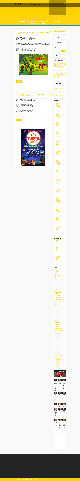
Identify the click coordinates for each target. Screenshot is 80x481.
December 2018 (58, 152)
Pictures (57, 251)
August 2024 (58, 111)
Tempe (56, 355)
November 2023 (58, 121)
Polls (56, 252)
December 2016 (58, 179)
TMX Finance (57, 357)
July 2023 (57, 125)
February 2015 (58, 200)
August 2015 (58, 193)
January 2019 (58, 151)
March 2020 (58, 136)
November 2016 (58, 180)
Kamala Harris (57, 326)
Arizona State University (59, 275)
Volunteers (57, 264)
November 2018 (58, 153)
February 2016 (58, 187)
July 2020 (57, 133)
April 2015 (57, 198)
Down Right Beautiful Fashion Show (58, 300)
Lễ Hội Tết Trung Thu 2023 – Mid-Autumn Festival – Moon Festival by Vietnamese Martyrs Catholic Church (33, 95)
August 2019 (58, 144)
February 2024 (58, 117)
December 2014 (58, 202)
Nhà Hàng (57, 250)
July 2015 (57, 194)
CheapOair (57, 290)
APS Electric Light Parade (58, 271)
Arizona (56, 273)
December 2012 (58, 228)
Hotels (57, 247)
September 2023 (58, 123)
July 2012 (57, 234)
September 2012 (58, 231)
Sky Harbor (57, 349)
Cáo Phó (57, 241)
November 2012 (58, 229)
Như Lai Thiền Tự (58, 339)
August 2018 (58, 156)
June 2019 (57, 146)
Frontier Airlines (58, 304)
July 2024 (57, 112)
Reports (57, 255)
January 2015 (58, 201)
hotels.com (57, 316)
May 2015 (57, 197)
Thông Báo (57, 258)
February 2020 (58, 137)
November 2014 (58, 203)
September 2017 (58, 169)
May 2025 (57, 104)
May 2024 (57, 114)
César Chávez (57, 295)
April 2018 (57, 161)
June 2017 (57, 172)
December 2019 (58, 140)
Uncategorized (58, 261)
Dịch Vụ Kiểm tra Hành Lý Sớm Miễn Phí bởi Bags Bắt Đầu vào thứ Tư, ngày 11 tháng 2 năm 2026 (59, 72)
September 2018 (58, 155)
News (57, 249)
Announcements (58, 239)
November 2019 (58, 141)
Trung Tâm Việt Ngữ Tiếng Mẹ (58, 360)
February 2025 (58, 106)
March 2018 (58, 162)
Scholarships (58, 257)
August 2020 (58, 132)
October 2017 (58, 168)
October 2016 (58, 181)
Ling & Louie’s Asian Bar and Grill (59, 331)
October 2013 (58, 217)
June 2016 (57, 182)
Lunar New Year (58, 333)
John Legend (57, 322)
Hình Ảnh (57, 246)
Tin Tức (57, 259)
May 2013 (57, 222)
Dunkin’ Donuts (57, 302)
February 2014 (58, 212)
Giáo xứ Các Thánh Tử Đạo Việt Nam (59, 307)
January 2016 (58, 188)
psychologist (57, 86)
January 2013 (58, 227)
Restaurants (58, 256)
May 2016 (57, 183)
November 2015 (58, 190)
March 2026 (58, 102)
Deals (57, 242)
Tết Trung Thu (57, 362)
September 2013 (58, 218)
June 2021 (57, 131)
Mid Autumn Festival (58, 335)
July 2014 (57, 207)
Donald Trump (57, 297)
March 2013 (58, 225)
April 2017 (57, 174)
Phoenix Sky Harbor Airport (58, 347)
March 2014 (58, 211)
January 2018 (58, 164)
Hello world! (62, 86)
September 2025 (58, 103)
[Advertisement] (22, 7)
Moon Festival (57, 337)
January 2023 (58, 130)
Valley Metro (57, 364)
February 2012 (58, 235)
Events (57, 245)
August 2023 (58, 124)
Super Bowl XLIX (58, 351)
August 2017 (58, 170)
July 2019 (57, 145)
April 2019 (57, 149)
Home (31, 23)
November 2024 (58, 108)
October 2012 (58, 230)
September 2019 (58, 143)
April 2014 (57, 210)
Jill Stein (56, 320)
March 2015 (58, 199)
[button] (61, 378)
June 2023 (57, 126)
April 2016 (57, 184)
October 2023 (58, 122)
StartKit (35, 479)
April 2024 (57, 115)
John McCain (57, 324)
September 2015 (58, 192)
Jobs (56, 248)
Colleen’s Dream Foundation (58, 293)
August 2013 (58, 219)
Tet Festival (61, 355)
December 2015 (58, 189)
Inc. (61, 318)
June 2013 (57, 221)
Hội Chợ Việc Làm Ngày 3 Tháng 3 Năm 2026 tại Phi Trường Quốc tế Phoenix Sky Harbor (59, 75)
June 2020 (57, 134)
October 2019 (58, 142)
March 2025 (58, 105)
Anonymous (56, 88)
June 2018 (57, 159)
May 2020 (57, 135)
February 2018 (58, 163)
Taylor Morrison (58, 353)
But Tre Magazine (58, 288)
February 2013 (58, 226)
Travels (57, 260)
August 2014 (58, 206)
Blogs (57, 240)
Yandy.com (57, 366)
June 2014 (57, 208)
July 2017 (57, 171)
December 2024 (58, 107)
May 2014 (57, 209)
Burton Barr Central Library (58, 286)
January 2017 (58, 178)
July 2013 (57, 220)
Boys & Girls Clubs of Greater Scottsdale (59, 280)
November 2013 (58, 216)
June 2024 (57, 113)
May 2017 (57, 173)
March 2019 (58, 150)
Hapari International (58, 314)
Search (56, 47)
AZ (55, 277)
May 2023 (57, 127)
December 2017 (58, 165)
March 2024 (58, 116)
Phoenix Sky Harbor (58, 343)
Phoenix (56, 341)
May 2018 (57, 160)
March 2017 (58, 175)
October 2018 (58, 154)
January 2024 (58, 118)
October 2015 (58, 191)
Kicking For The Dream (59, 328)
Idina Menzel (57, 318)
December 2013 (58, 215)
